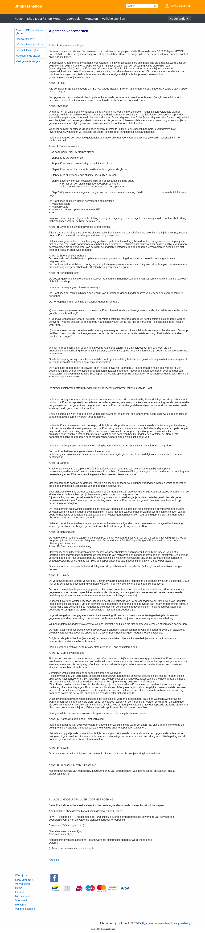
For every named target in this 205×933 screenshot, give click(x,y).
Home (18, 18)
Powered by (102, 929)
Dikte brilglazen (24, 879)
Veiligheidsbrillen (113, 18)
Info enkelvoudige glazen (30, 44)
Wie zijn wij (21, 875)
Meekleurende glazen (28, 55)
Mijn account (22, 896)
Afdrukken (54, 859)
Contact (19, 892)
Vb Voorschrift (23, 883)
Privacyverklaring (181, 923)
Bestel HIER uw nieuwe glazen (29, 32)
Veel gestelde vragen (28, 61)
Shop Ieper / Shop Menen (44, 18)
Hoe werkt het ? (25, 39)
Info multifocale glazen (28, 50)
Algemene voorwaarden (155, 923)
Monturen (91, 18)
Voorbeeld (73, 18)
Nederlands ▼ (179, 18)
